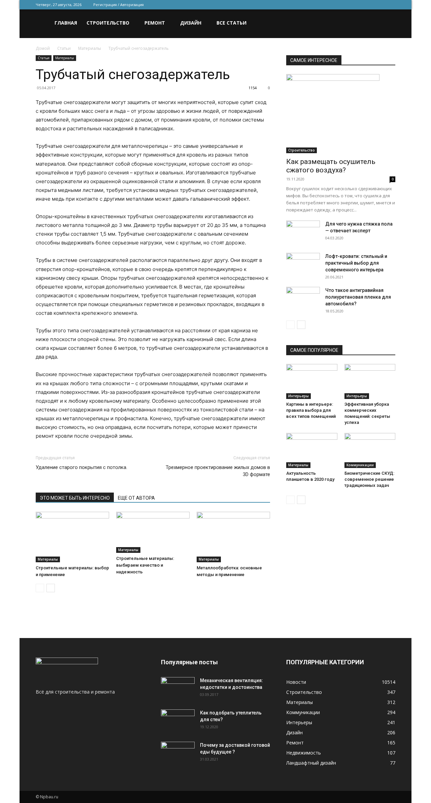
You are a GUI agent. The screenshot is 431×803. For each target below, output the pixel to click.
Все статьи (231, 23)
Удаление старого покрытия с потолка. (81, 467)
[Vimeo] (368, 4)
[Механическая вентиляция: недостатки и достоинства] (178, 687)
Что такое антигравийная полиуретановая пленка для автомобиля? (358, 297)
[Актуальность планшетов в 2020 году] (311, 450)
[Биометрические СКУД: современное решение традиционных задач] (370, 450)
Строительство (108, 23)
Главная (66, 23)
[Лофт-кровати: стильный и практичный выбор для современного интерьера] (303, 264)
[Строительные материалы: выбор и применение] (72, 537)
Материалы (89, 48)
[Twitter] (357, 4)
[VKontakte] (379, 4)
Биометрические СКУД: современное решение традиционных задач (369, 479)
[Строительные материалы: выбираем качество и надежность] (153, 532)
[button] (387, 23)
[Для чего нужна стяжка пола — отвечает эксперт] (303, 232)
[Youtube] (390, 4)
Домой (43, 48)
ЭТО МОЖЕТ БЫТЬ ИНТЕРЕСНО (75, 498)
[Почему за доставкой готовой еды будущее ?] (178, 753)
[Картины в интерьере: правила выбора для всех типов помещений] (311, 381)
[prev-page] (40, 588)
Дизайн (190, 23)
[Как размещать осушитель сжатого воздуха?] (340, 113)
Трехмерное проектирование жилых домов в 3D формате (218, 470)
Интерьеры (298, 396)
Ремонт (154, 23)
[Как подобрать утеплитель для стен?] (178, 721)
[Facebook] (346, 4)
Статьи (64, 48)
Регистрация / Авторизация (118, 4)
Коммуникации (360, 465)
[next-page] (50, 588)
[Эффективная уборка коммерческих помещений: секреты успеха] (370, 381)
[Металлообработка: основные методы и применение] (233, 537)
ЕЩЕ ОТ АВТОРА (136, 498)
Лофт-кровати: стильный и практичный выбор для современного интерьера (356, 263)
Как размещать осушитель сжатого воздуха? (330, 166)
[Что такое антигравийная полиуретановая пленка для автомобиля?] (303, 298)
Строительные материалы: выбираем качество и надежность (145, 565)
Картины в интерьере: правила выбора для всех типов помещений (311, 410)
